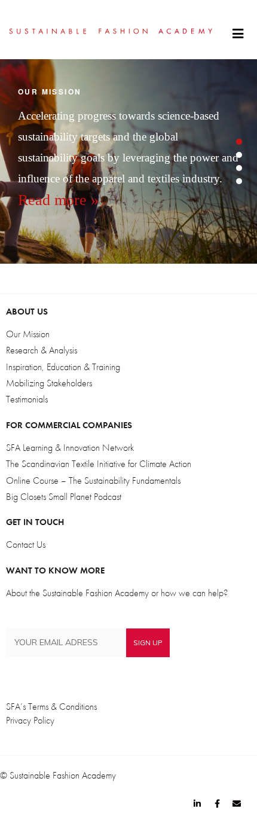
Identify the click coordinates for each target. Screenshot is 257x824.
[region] (128, 161)
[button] (237, 34)
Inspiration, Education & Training (63, 367)
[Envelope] (236, 803)
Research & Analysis (41, 350)
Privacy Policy (30, 720)
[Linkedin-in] (197, 803)
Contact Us (25, 544)
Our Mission (28, 334)
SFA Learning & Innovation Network (70, 447)
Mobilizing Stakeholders (49, 383)
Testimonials (27, 399)
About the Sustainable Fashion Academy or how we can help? (117, 593)
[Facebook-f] (217, 803)
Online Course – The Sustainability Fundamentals (93, 480)
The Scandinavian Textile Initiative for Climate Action (98, 464)
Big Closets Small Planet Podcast (63, 497)
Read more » (58, 200)
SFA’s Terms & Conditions (51, 706)
